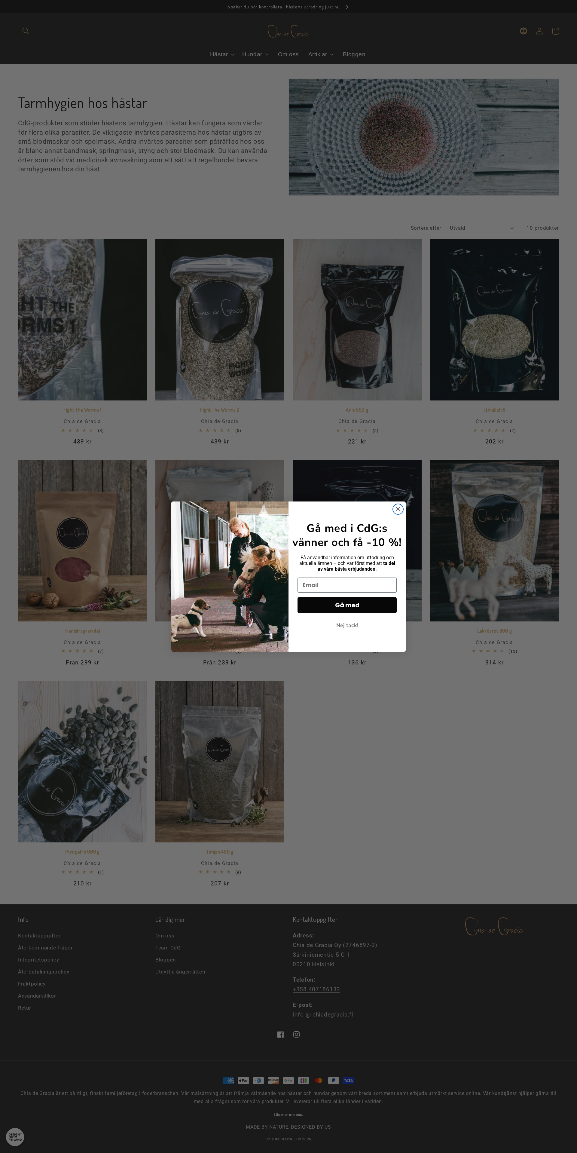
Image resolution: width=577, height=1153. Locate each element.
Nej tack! (347, 625)
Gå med (347, 605)
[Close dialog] (398, 509)
